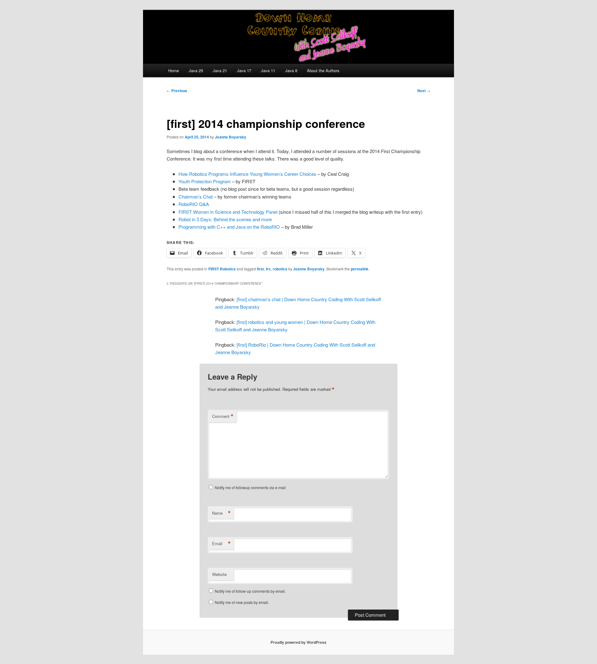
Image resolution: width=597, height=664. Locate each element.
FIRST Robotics (222, 269)
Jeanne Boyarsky (230, 137)
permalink (359, 269)
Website (219, 574)
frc (268, 269)
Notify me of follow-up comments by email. (250, 591)
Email (221, 544)
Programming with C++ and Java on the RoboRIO (229, 226)
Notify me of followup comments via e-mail (250, 487)
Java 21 (220, 70)
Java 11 (268, 70)
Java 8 (291, 70)
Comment (223, 416)
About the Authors (323, 70)
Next (423, 90)
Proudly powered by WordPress (298, 642)
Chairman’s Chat (195, 196)
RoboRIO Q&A (193, 204)
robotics (280, 269)
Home (173, 70)
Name (221, 513)
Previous (177, 90)
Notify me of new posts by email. (242, 602)
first (260, 269)
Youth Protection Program (204, 181)
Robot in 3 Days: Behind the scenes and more (225, 219)
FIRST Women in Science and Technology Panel (228, 211)
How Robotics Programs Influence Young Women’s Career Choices (247, 174)
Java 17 (244, 70)
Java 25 (196, 70)
